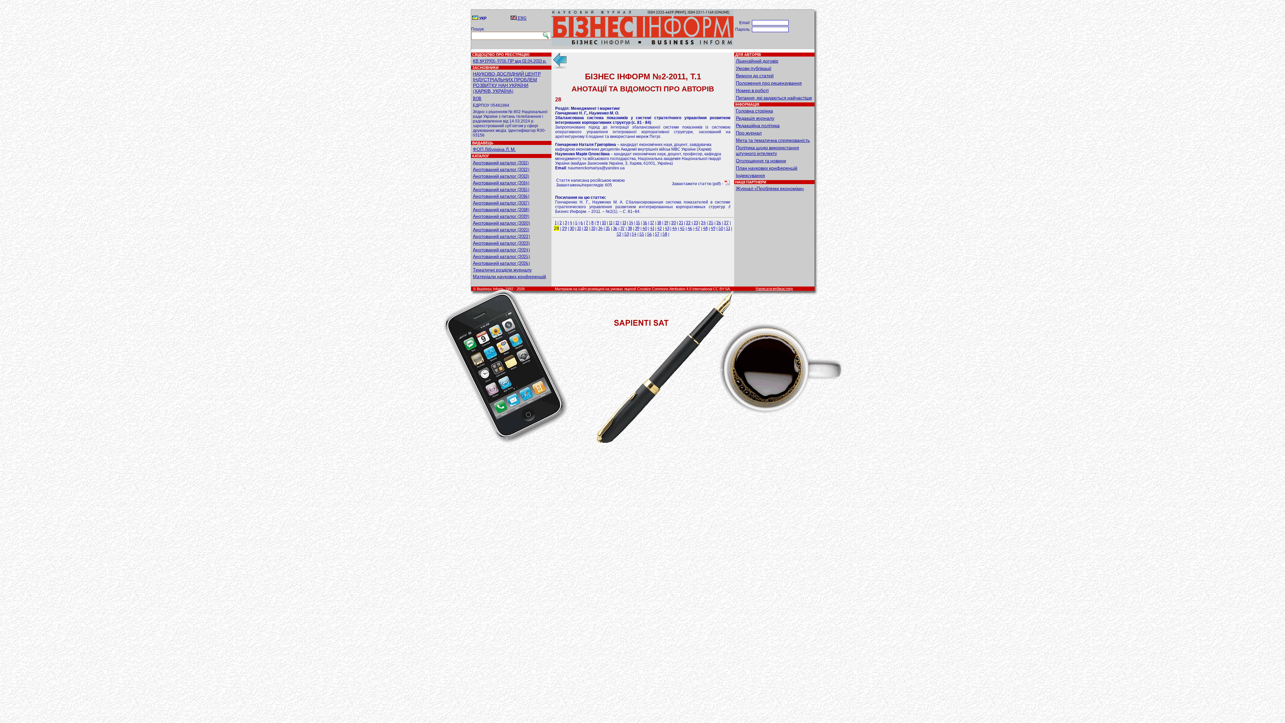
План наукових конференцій (766, 168)
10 (604, 223)
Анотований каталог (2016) (501, 196)
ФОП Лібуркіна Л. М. (494, 149)
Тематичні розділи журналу (502, 270)
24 (703, 223)
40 (644, 228)
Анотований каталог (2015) (501, 189)
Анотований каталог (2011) (501, 163)
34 (600, 228)
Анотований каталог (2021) (501, 230)
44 (674, 228)
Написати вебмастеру (774, 289)
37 (622, 228)
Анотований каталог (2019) (501, 216)
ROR (477, 98)
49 (713, 228)
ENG (521, 18)
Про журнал (749, 133)
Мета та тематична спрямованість (773, 140)
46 (690, 228)
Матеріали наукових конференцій (509, 276)
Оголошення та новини (761, 161)
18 (659, 223)
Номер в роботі (752, 90)
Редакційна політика (758, 126)
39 (637, 228)
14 (631, 223)
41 (652, 228)
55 (641, 234)
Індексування (750, 175)
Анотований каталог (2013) (501, 176)
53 (626, 234)
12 (617, 223)
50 (720, 228)
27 (726, 223)
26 (718, 223)
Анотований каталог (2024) (501, 250)
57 (657, 234)
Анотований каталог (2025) (501, 256)
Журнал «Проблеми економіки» (770, 188)
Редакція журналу (755, 118)
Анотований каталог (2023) (501, 243)
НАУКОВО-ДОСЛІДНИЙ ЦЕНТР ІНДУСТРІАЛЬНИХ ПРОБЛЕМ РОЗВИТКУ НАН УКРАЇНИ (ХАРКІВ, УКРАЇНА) (507, 82)
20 (673, 223)
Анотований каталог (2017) (501, 203)
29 (564, 228)
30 (572, 228)
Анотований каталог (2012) (501, 169)
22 (688, 223)
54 (634, 234)
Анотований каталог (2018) (501, 210)
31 (579, 228)
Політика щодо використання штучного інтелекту (767, 150)
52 (619, 234)
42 (659, 228)
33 (593, 228)
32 (586, 228)
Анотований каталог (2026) (501, 263)
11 (610, 223)
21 (681, 223)
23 (696, 223)
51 (728, 228)
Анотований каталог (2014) (501, 183)
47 (697, 228)
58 (665, 234)
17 (652, 223)
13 (624, 223)
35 (608, 228)
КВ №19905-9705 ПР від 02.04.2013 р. (509, 61)
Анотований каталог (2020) (501, 223)
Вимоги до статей (755, 76)
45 (682, 228)
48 (705, 228)
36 (615, 228)
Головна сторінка (754, 111)
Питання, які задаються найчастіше (774, 98)
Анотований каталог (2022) (501, 236)
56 (649, 234)
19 (666, 223)
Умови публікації (753, 68)
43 (667, 228)
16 (645, 223)
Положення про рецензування (769, 83)
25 (711, 223)
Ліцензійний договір (757, 61)
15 (638, 223)
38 (630, 228)
